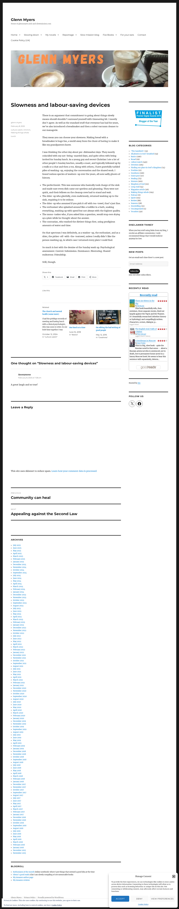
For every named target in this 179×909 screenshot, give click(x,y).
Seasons (134, 203)
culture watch (17, 130)
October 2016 (18, 823)
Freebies (134, 170)
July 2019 (17, 735)
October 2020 (18, 694)
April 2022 (17, 644)
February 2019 (19, 746)
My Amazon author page (23, 877)
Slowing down (31, 35)
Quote (133, 198)
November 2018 (19, 754)
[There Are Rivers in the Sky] (132, 303)
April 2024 (17, 584)
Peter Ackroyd (141, 334)
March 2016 (18, 842)
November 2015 (19, 853)
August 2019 (18, 732)
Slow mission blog (89, 35)
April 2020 (17, 710)
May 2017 (17, 803)
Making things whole (20, 133)
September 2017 (19, 792)
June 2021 (17, 672)
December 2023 (19, 595)
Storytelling (136, 206)
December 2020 (19, 688)
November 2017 (19, 787)
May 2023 (17, 614)
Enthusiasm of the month (23, 872)
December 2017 (19, 784)
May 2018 (17, 770)
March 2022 (18, 647)
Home (14, 35)
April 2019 (17, 743)
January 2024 (18, 592)
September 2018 (19, 760)
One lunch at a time (77, 327)
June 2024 (17, 578)
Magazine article (138, 189)
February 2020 (19, 716)
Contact (142, 35)
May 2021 (17, 674)
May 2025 (17, 551)
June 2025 (17, 548)
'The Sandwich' (137, 151)
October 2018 (18, 757)
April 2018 (17, 773)
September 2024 (20, 573)
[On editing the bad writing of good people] (108, 317)
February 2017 (19, 812)
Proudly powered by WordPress (51, 897)
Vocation (134, 211)
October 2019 (18, 727)
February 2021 (19, 683)
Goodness (135, 173)
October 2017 (18, 790)
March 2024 (18, 586)
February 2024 (19, 589)
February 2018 (19, 779)
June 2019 (17, 738)
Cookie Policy (143, 904)
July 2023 (17, 608)
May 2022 (17, 641)
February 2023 (19, 622)
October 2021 (18, 661)
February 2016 (19, 845)
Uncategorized (137, 209)
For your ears (127, 35)
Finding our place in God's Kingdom (146, 167)
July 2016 (17, 831)
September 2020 (20, 696)
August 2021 (18, 666)
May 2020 (17, 707)
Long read (135, 187)
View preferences (162, 898)
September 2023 (19, 603)
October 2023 (18, 600)
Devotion (135, 165)
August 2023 (18, 606)
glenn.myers (16, 122)
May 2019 (17, 740)
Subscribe (134, 271)
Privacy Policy (29, 897)
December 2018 (19, 751)
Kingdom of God (138, 184)
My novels (50, 35)
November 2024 (19, 567)
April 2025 (17, 553)
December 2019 (19, 721)
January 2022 (18, 652)
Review (134, 200)
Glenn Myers (23, 19)
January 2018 (18, 781)
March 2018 (18, 776)
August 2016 (18, 828)
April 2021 (17, 677)
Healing (134, 178)
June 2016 (17, 834)
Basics (133, 156)
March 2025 (18, 556)
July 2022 (17, 636)
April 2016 (17, 839)
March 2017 (18, 809)
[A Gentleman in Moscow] (132, 343)
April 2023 (17, 617)
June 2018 (17, 768)
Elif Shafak (140, 306)
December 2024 (19, 564)
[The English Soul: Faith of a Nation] (132, 331)
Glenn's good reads (21, 875)
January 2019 (18, 749)
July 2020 (17, 702)
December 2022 (19, 628)
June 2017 (17, 801)
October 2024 (18, 570)
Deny (139, 898)
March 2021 (18, 680)
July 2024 (17, 575)
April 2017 (17, 806)
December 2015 (19, 850)
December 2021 (19, 655)
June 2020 (17, 705)
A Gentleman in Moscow (145, 341)
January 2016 (18, 847)
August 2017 (18, 795)
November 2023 (19, 597)
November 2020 (19, 691)
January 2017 (18, 814)
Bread (133, 159)
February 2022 (19, 650)
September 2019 (19, 729)
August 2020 (18, 699)
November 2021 (19, 658)
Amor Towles (141, 343)
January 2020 (18, 718)
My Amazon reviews (21, 880)
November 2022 (19, 630)
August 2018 (18, 762)
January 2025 (18, 562)
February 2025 (19, 559)
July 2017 (16, 798)
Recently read (148, 295)
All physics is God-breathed (142, 154)
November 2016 (19, 820)
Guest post (135, 176)
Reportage (68, 35)
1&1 (139, 383)
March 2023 (18, 619)
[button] (173, 876)
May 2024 (17, 581)
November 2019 (19, 724)
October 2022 (18, 633)
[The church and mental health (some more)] (55, 324)
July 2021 (16, 669)
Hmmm (26, 130)
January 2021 (18, 685)
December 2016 (19, 817)
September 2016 (19, 825)
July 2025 (17, 545)
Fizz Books (108, 35)
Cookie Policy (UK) (20, 40)
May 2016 (17, 836)
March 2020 (18, 713)
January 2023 (18, 625)
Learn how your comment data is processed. (74, 471)
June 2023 (17, 611)
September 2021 (19, 663)
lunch (13, 136)
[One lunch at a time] (81, 317)
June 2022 (17, 639)
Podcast (134, 195)
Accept (120, 898)
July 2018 (16, 765)
